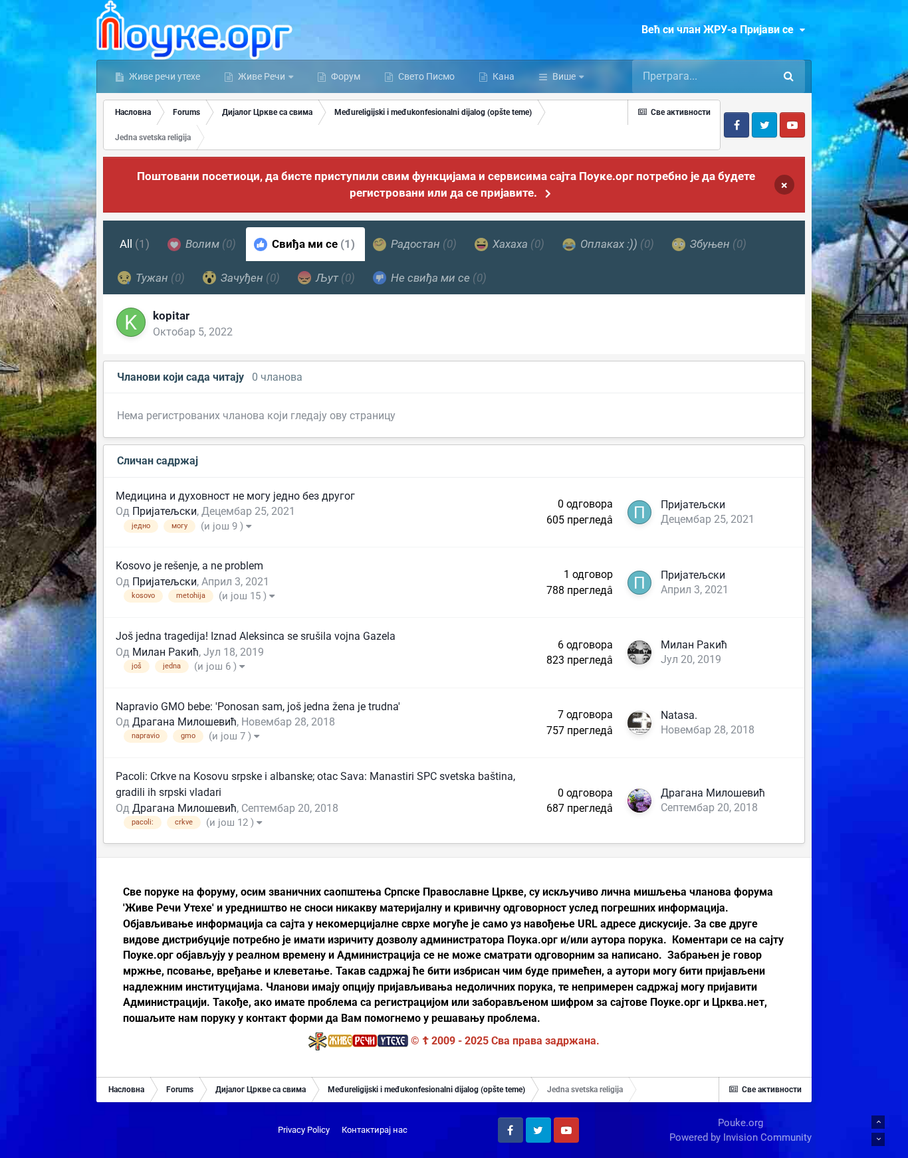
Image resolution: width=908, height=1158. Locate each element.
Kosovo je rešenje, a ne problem (189, 565)
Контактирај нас (374, 1130)
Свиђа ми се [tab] (312, 243)
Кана (502, 76)
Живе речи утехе (163, 76)
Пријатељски (164, 511)
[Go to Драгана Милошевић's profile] (639, 801)
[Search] (788, 76)
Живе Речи (261, 76)
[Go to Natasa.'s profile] (639, 723)
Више (564, 76)
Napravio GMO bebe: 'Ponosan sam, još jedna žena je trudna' (258, 706)
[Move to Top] (878, 1122)
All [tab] (135, 243)
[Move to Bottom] (878, 1139)
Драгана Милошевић (184, 722)
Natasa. (679, 715)
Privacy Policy (304, 1130)
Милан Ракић (165, 652)
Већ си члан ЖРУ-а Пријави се (720, 29)
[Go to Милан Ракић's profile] (639, 652)
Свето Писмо (425, 76)
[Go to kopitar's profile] (131, 322)
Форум (344, 76)
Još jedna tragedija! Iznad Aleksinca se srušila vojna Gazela (256, 636)
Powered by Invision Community (740, 1137)
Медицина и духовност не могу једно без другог (235, 496)
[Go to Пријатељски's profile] (639, 512)
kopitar (171, 315)
